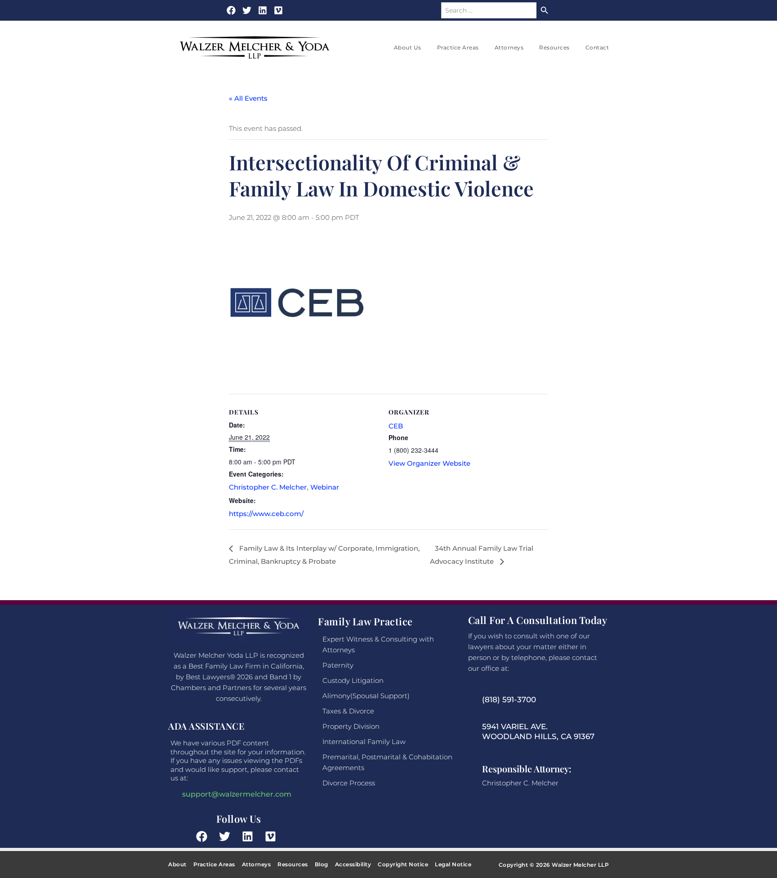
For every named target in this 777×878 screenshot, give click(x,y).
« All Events (248, 98)
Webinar (324, 487)
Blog (321, 864)
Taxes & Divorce (348, 711)
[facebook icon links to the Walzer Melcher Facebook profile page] (204, 836)
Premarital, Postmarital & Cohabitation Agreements (387, 762)
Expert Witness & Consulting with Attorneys (378, 644)
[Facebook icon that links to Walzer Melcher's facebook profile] (231, 10)
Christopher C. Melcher (268, 487)
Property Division (351, 726)
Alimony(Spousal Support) (366, 695)
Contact (597, 47)
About (177, 864)
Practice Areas (458, 47)
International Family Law (364, 741)
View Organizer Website (429, 463)
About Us (407, 47)
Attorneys (509, 47)
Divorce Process (348, 783)
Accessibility (353, 864)
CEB (395, 426)
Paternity (337, 665)
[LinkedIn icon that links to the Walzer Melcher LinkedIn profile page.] (250, 836)
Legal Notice (453, 864)
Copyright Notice (403, 864)
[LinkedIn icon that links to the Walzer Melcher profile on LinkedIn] (262, 10)
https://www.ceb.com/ (266, 513)
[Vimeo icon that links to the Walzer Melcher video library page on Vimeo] (273, 836)
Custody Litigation (353, 680)
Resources (554, 47)
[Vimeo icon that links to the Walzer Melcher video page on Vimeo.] (278, 10)
